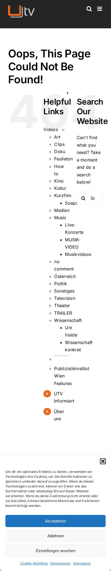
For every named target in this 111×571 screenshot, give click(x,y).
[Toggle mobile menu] (100, 9)
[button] (103, 461)
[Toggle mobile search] (89, 9)
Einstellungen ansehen (55, 550)
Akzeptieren (55, 521)
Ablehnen (55, 536)
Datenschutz (60, 563)
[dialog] (55, 513)
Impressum (82, 563)
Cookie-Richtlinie (34, 563)
